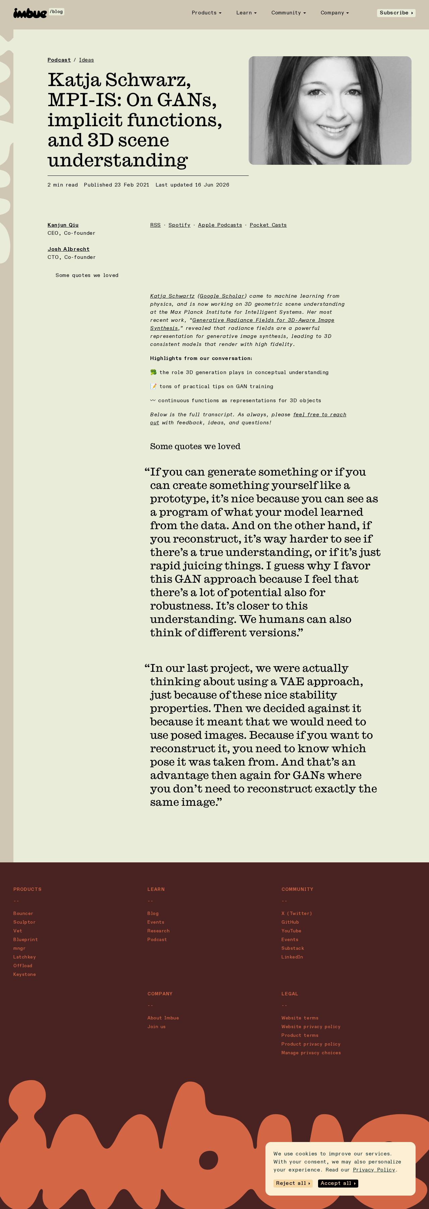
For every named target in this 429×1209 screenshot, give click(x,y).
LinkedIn (292, 957)
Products (204, 13)
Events (155, 922)
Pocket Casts (268, 225)
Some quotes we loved (87, 275)
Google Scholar (222, 296)
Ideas (86, 60)
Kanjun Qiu (63, 225)
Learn (244, 13)
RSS (155, 225)
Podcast (59, 60)
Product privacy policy (311, 1044)
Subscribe (394, 13)
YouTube (292, 931)
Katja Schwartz (172, 296)
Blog (153, 913)
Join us (156, 1026)
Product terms (300, 1035)
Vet (17, 931)
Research (158, 931)
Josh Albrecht (68, 249)
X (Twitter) (297, 913)
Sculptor (24, 922)
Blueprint (25, 939)
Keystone (24, 974)
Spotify (179, 225)
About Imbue (163, 1018)
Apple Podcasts (220, 225)
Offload (23, 966)
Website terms (300, 1018)
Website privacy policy (311, 1026)
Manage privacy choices (311, 1053)
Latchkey (24, 957)
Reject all (291, 1183)
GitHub (290, 922)
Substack (293, 948)
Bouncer (23, 913)
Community (286, 13)
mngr (19, 948)
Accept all (336, 1183)
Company (332, 13)
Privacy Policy (374, 1170)
